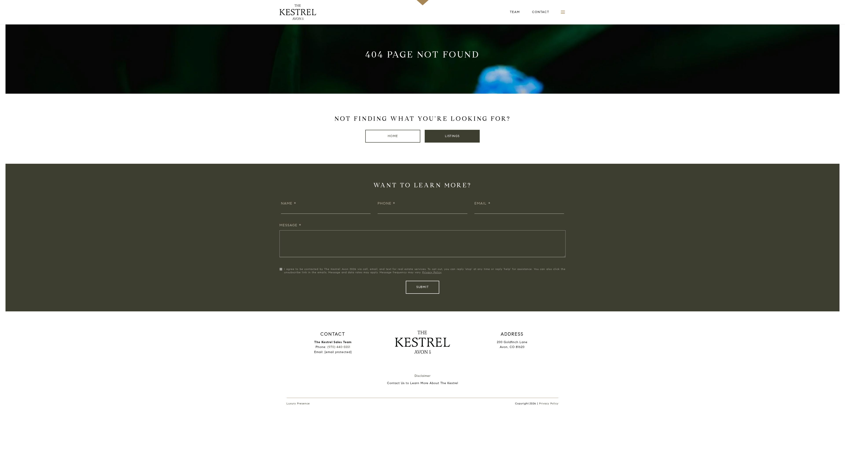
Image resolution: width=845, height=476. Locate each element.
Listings (452, 136)
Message (288, 225)
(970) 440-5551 (338, 347)
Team (515, 12)
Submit (422, 287)
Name (286, 203)
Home (393, 136)
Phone (384, 203)
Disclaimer (423, 376)
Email (480, 203)
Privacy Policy (431, 272)
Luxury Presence (298, 403)
